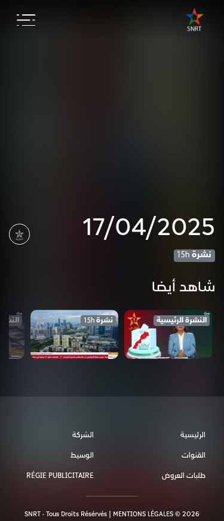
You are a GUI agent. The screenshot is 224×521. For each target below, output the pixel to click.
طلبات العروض (183, 476)
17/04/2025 (148, 228)
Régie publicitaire (60, 476)
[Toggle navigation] (26, 20)
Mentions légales (143, 514)
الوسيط (82, 455)
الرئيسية (192, 435)
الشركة (83, 435)
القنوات (193, 455)
